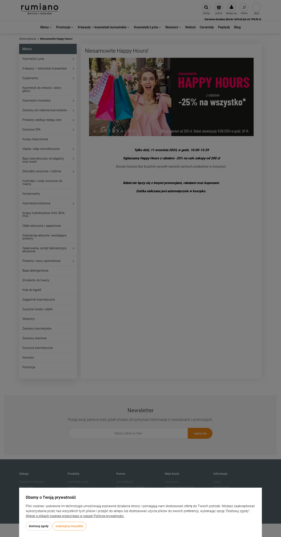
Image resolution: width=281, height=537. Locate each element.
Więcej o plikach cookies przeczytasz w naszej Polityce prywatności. (75, 516)
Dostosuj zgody (39, 526)
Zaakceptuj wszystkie (69, 526)
